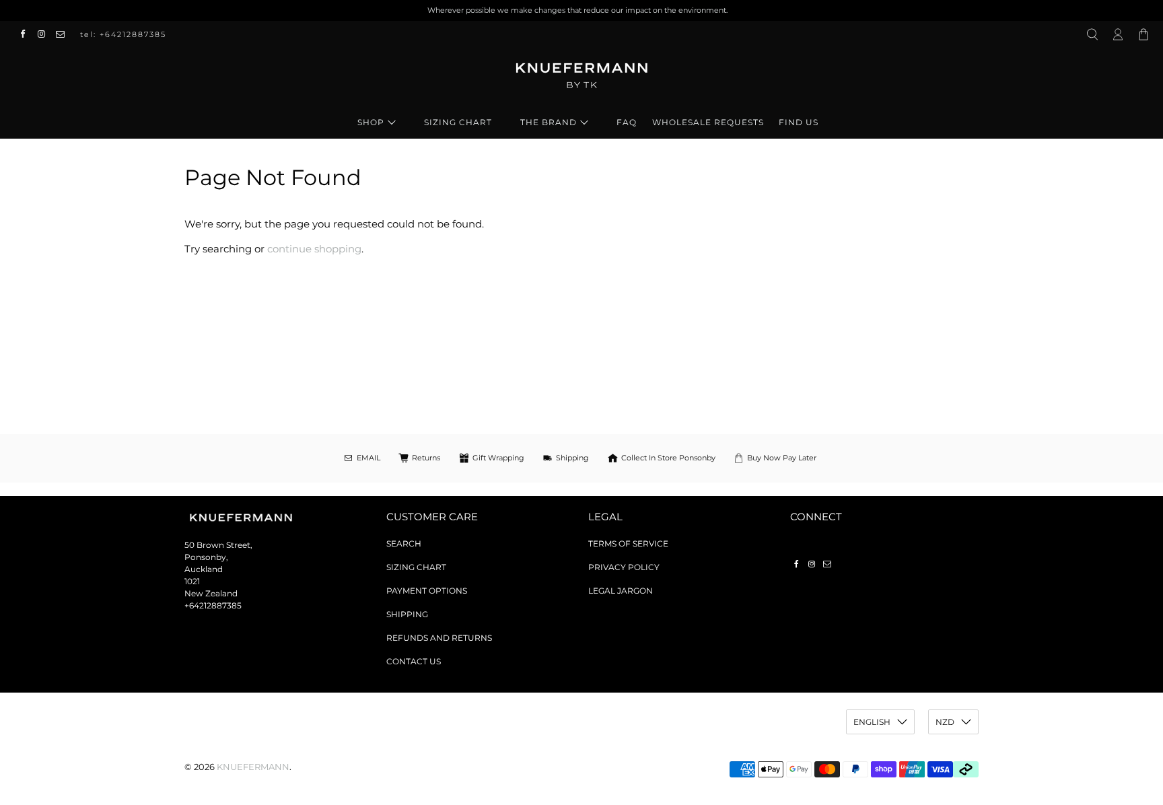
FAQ (626, 122)
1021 (192, 581)
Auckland (203, 569)
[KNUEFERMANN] (581, 80)
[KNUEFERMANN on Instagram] (45, 34)
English (871, 722)
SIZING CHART (458, 122)
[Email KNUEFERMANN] (64, 34)
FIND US (798, 122)
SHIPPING (407, 614)
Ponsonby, (206, 557)
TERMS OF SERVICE (628, 543)
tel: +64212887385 (123, 34)
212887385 (220, 605)
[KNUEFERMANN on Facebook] (26, 34)
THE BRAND (548, 122)
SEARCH (403, 543)
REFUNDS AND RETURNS (439, 638)
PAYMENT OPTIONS (426, 591)
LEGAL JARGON (620, 591)
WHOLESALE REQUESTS (708, 122)
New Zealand (211, 593)
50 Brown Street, (218, 545)
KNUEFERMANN (253, 767)
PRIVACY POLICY (624, 567)
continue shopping (314, 248)
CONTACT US (413, 661)
